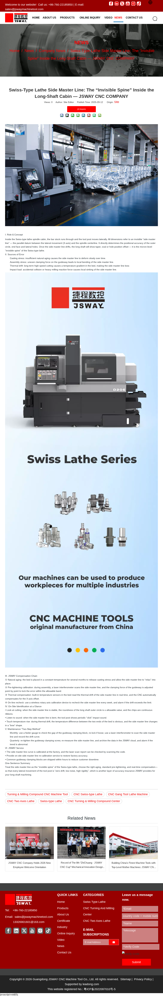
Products (62, 908)
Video (60, 939)
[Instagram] (133, 3)
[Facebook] (111, 3)
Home (61, 901)
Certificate (63, 920)
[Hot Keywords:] (155, 18)
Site (116, 102)
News (60, 946)
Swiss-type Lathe (51, 801)
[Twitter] (122, 3)
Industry (62, 927)
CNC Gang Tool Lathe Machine (128, 794)
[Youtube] (128, 3)
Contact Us (64, 952)
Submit (136, 962)
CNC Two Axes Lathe (20, 801)
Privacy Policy (143, 979)
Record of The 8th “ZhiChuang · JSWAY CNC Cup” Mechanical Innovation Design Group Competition (81, 865)
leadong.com (91, 984)
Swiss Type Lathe (94, 901)
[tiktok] (139, 3)
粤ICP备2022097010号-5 (100, 989)
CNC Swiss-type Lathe (88, 794)
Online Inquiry (66, 933)
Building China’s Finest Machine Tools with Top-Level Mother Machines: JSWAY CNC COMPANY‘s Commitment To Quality (134, 865)
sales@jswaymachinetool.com (24, 9)
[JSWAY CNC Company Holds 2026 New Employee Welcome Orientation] (29, 843)
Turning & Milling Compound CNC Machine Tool (37, 794)
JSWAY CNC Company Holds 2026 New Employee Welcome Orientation (29, 864)
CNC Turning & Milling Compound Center (94, 801)
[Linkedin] (117, 3)
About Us (63, 914)
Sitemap (125, 979)
